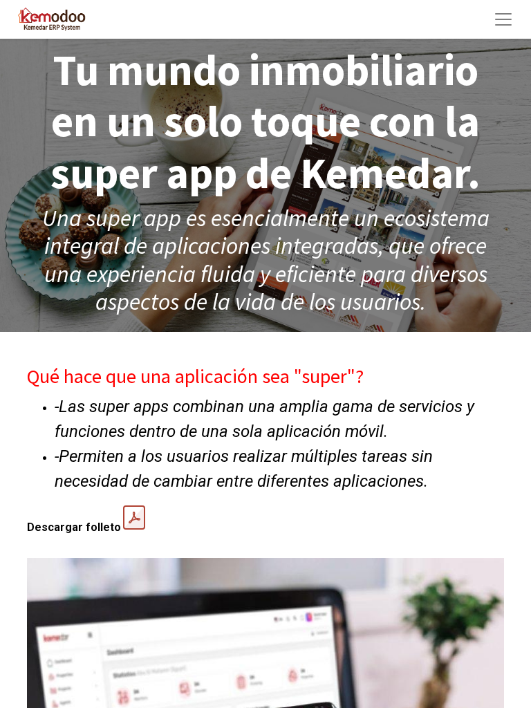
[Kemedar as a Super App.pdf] (134, 518)
